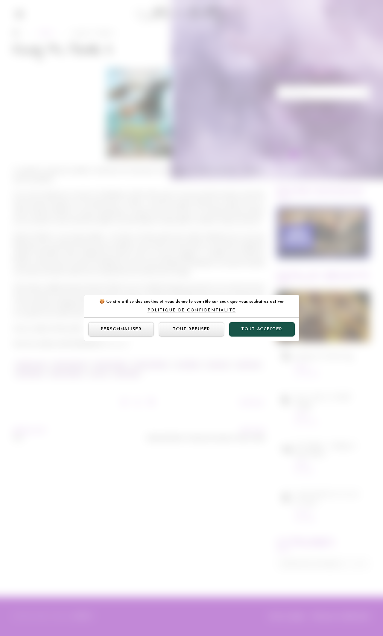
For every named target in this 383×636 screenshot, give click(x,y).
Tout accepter (261, 329)
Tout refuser (191, 329)
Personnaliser (121, 329)
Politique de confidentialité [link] (192, 310)
